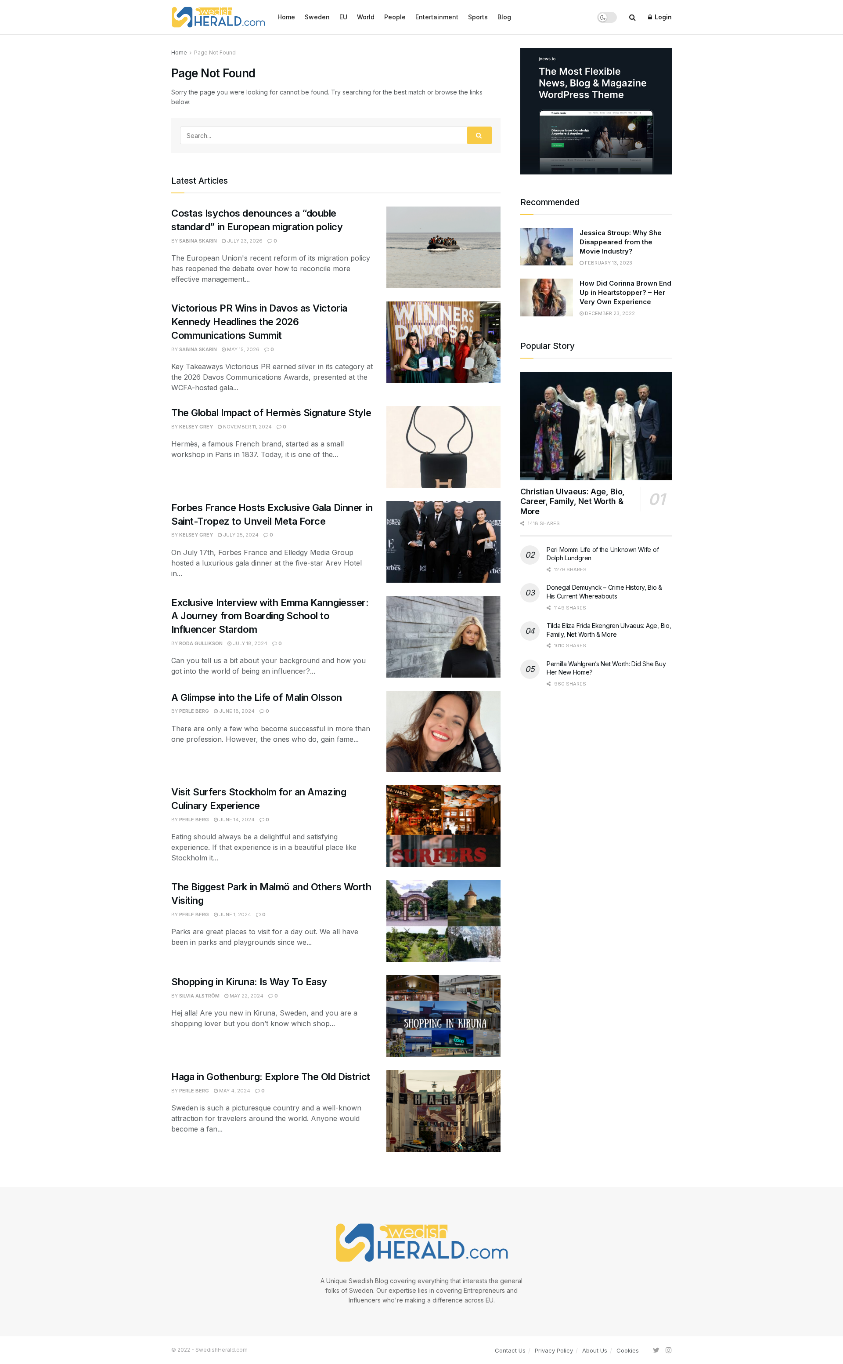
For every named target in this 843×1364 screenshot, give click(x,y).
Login (662, 17)
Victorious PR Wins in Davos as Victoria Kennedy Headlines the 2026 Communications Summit (259, 321)
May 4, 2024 (234, 1091)
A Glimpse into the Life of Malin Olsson (257, 697)
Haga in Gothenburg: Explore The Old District (271, 1076)
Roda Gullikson (201, 643)
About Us (594, 1350)
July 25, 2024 (240, 535)
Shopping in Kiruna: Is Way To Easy (249, 981)
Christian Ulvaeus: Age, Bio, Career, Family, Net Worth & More (572, 501)
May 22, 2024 (245, 996)
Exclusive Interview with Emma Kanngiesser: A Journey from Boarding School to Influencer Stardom (270, 616)
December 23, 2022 (609, 313)
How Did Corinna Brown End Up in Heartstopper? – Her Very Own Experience (625, 292)
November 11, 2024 (247, 427)
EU (343, 17)
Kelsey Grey (196, 427)
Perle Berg (194, 711)
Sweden (317, 17)
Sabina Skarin (198, 241)
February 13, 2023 (608, 263)
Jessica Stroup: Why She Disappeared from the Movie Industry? (621, 242)
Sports (478, 17)
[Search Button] (479, 135)
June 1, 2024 (234, 914)
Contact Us (510, 1350)
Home (286, 17)
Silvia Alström (199, 996)
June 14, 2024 (236, 819)
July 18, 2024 (249, 643)
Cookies (627, 1350)
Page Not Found (215, 52)
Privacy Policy (554, 1350)
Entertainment (436, 17)
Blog (504, 17)
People (395, 17)
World (366, 17)
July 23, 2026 (244, 241)
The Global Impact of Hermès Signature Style (271, 412)
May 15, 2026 (242, 349)
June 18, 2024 (236, 711)
